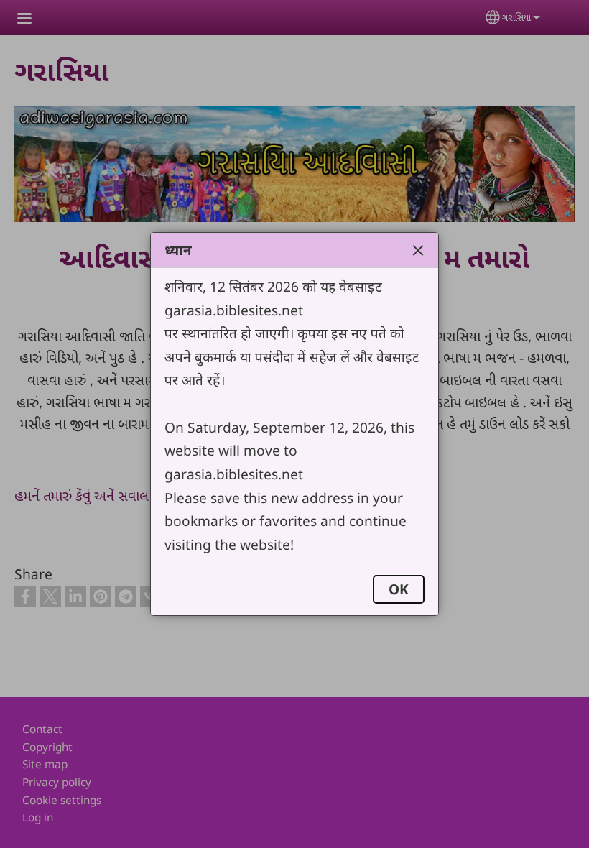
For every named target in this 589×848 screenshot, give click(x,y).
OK (399, 589)
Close (418, 250)
